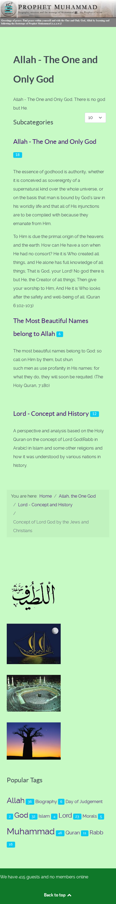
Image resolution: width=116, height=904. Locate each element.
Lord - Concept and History (51, 413)
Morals (90, 816)
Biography (46, 801)
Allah (16, 800)
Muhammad (31, 831)
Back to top (55, 894)
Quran (73, 833)
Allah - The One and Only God (54, 141)
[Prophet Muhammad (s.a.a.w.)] (58, 13)
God (21, 815)
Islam (44, 816)
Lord (65, 815)
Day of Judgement (84, 801)
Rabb (96, 832)
